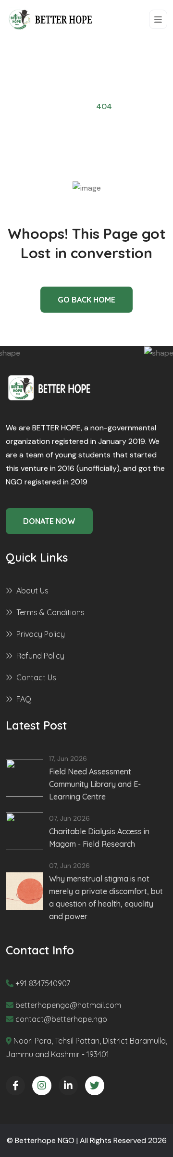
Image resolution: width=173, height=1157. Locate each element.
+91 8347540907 (42, 983)
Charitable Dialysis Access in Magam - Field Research (99, 837)
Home (71, 106)
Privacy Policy (40, 634)
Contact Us (36, 677)
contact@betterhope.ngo (61, 1019)
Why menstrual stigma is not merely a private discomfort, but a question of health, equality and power (106, 897)
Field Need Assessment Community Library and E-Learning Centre (95, 784)
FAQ (23, 699)
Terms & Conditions (50, 612)
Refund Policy (40, 656)
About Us (32, 590)
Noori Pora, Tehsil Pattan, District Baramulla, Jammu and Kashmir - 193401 (86, 1047)
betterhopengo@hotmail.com (68, 1005)
